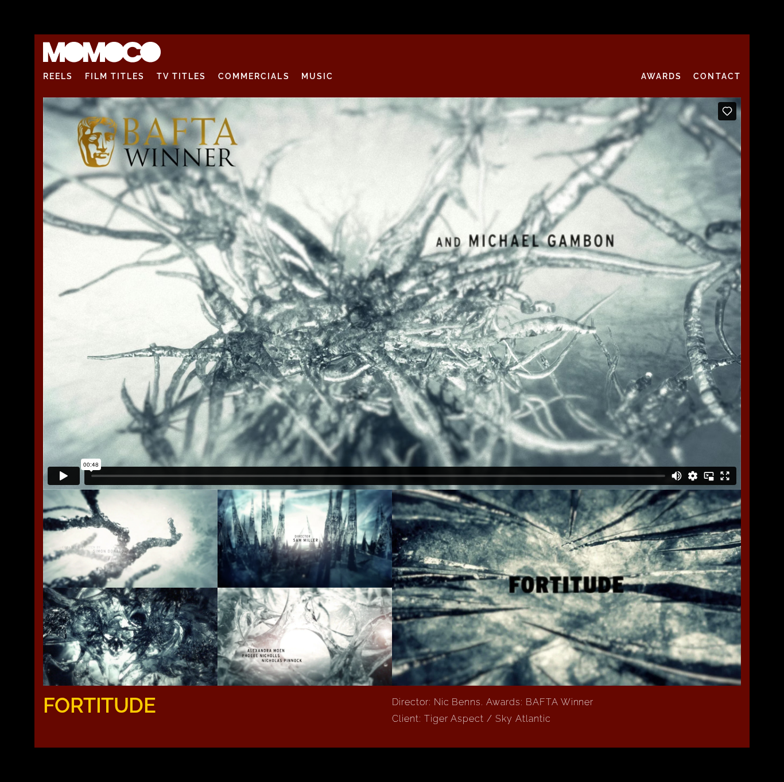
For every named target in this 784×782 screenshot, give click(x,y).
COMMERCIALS (254, 76)
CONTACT (717, 76)
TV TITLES (182, 76)
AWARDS (661, 76)
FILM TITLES (115, 76)
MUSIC (317, 76)
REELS (58, 76)
